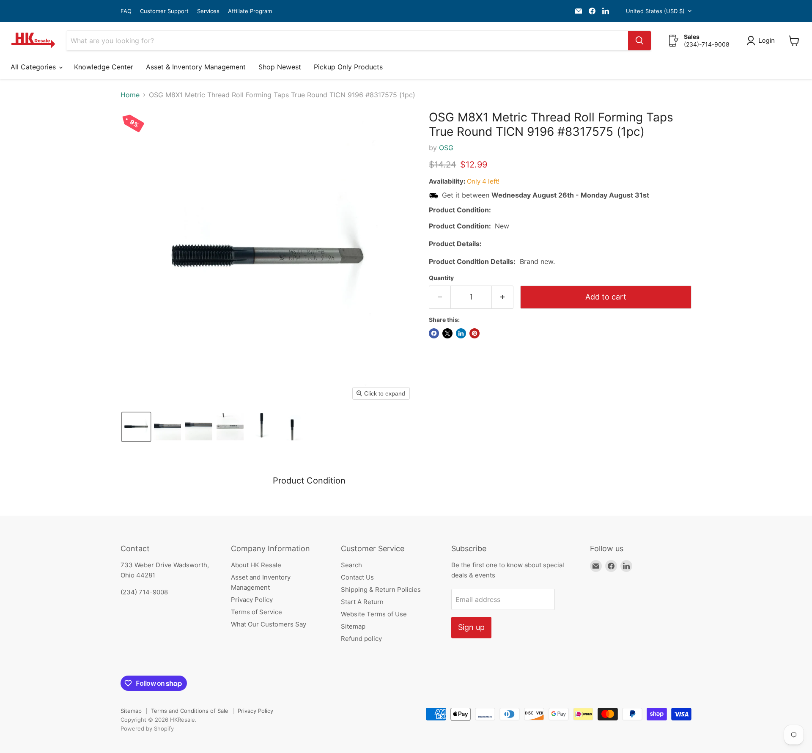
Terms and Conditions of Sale (189, 710)
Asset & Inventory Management (196, 67)
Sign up (471, 627)
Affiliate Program (250, 11)
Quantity (441, 278)
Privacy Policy (252, 600)
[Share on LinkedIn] (461, 333)
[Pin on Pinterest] (474, 333)
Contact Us (357, 577)
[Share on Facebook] (434, 333)
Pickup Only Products (348, 67)
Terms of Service (256, 612)
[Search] (639, 40)
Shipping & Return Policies (381, 589)
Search (351, 565)
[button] (762, 41)
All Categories (34, 67)
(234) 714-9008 (144, 592)
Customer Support (164, 11)
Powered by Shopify (147, 728)
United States (655, 11)
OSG (446, 147)
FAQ (126, 11)
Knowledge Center (103, 67)
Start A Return (362, 602)
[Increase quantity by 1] (502, 297)
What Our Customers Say (268, 624)
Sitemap (353, 626)
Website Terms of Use (374, 614)
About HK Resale (256, 565)
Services (208, 11)
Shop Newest (279, 67)
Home (130, 95)
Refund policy (361, 639)
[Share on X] (447, 333)
